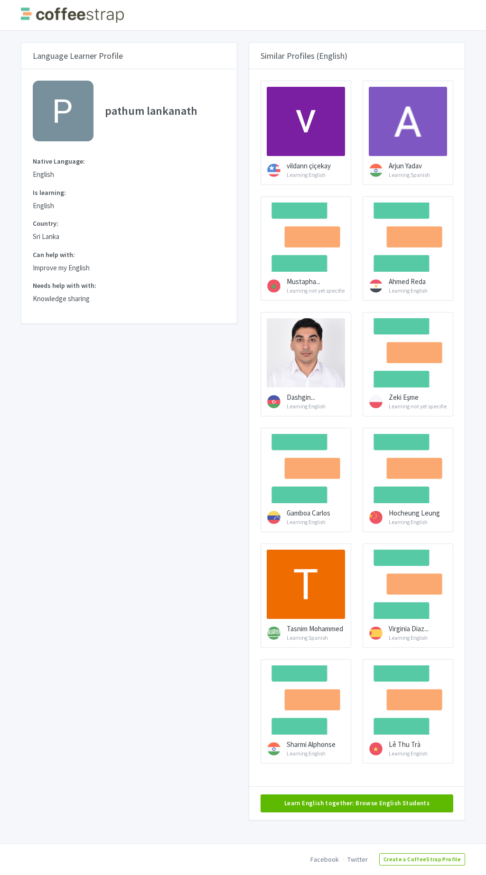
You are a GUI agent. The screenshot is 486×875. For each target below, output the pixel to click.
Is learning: (49, 192)
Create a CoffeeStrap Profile (422, 859)
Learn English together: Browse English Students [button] (357, 803)
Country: (45, 223)
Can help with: (54, 254)
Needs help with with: (64, 285)
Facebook (324, 859)
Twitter (357, 859)
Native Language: (59, 161)
